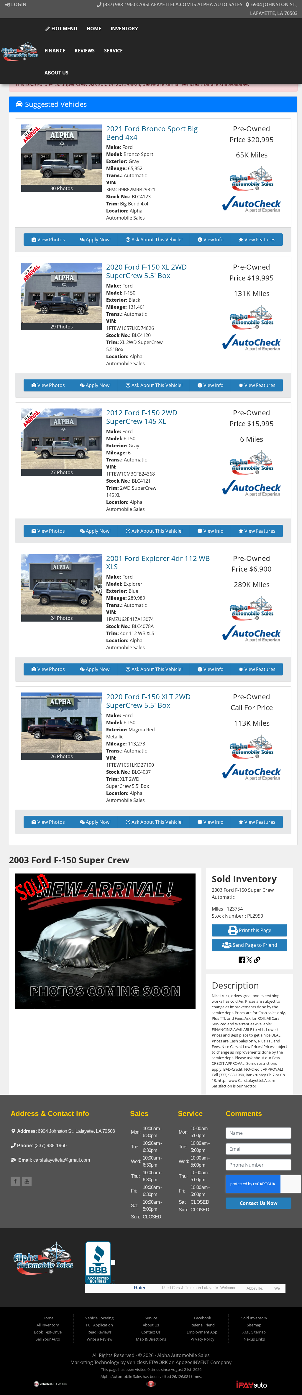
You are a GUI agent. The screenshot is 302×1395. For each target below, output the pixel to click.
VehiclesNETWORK (147, 1362)
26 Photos (61, 756)
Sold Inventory (254, 1318)
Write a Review (99, 1339)
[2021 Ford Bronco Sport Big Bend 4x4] (61, 154)
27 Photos (61, 472)
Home (94, 28)
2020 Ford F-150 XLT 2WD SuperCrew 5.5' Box (148, 701)
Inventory (124, 28)
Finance (55, 50)
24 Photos (61, 618)
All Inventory (48, 1325)
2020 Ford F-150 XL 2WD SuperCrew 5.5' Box (146, 271)
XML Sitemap (254, 1332)
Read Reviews (99, 1332)
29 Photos (61, 326)
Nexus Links (254, 1339)
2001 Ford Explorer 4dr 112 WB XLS (158, 562)
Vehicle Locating (99, 1318)
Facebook (202, 1318)
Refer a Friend (203, 1325)
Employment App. (202, 1332)
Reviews (85, 50)
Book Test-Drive (48, 1332)
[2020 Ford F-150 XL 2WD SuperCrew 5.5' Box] (61, 293)
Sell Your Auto (48, 1339)
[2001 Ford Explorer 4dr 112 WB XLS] (61, 584)
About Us (56, 72)
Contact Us (150, 1332)
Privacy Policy (202, 1339)
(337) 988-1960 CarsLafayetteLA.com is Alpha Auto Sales (172, 4)
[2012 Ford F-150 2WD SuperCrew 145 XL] (61, 438)
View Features (259, 239)
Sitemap (254, 1325)
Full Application (99, 1325)
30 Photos (61, 188)
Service (113, 50)
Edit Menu (63, 28)
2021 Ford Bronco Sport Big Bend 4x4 (152, 133)
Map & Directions (151, 1339)
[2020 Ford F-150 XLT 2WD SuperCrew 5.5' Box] (61, 722)
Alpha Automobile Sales (183, 1355)
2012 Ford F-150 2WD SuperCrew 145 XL (142, 417)
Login (18, 4)
